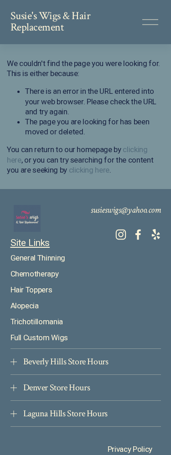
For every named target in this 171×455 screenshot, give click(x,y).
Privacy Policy (130, 449)
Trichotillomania (36, 321)
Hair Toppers (31, 289)
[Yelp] (155, 234)
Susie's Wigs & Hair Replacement (50, 22)
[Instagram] (120, 234)
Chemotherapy (34, 273)
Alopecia (24, 305)
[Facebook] (138, 234)
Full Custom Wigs (39, 337)
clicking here (89, 169)
